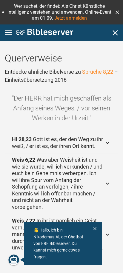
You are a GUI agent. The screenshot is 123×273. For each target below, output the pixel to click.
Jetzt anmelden (70, 18)
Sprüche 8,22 (97, 72)
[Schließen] (115, 33)
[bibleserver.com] (44, 33)
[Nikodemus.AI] (13, 260)
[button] (117, 12)
